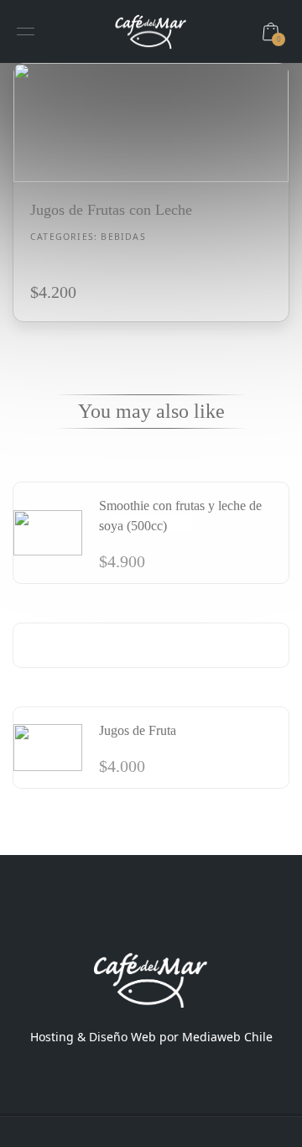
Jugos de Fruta (137, 730)
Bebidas (123, 236)
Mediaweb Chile (227, 1037)
